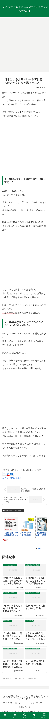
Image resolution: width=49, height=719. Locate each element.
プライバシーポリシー (12, 703)
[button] (43, 474)
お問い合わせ (24, 707)
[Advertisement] (24, 44)
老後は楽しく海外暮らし (14, 510)
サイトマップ (36, 703)
